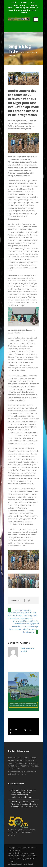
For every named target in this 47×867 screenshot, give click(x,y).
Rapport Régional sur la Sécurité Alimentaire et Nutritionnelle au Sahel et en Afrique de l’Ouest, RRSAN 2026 (24, 804)
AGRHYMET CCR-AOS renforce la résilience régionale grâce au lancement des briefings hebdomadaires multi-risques (23, 793)
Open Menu (35, 19)
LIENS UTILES (21, 10)
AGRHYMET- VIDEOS (17, 6)
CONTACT (23, 12)
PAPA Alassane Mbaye (27, 649)
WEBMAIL (32, 10)
